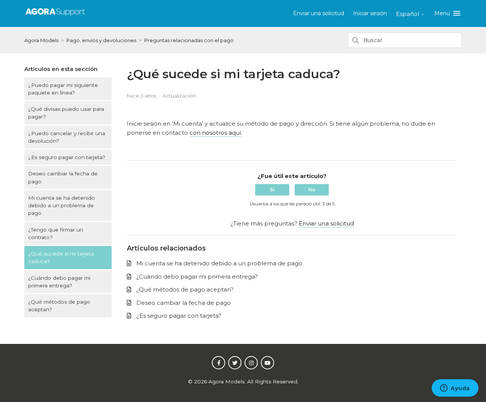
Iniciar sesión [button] (370, 13)
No (312, 189)
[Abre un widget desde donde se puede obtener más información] (455, 388)
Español (408, 14)
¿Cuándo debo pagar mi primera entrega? (59, 281)
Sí (272, 189)
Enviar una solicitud (318, 13)
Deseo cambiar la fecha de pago (63, 177)
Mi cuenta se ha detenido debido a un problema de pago (61, 205)
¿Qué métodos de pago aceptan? (59, 305)
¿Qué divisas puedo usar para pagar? (66, 113)
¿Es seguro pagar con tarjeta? (66, 157)
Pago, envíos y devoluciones (101, 40)
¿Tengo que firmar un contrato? (55, 233)
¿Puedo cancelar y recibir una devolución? (66, 137)
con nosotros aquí (215, 132)
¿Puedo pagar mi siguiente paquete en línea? (63, 89)
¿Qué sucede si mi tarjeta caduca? (61, 257)
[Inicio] (55, 16)
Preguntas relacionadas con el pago (189, 40)
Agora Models (42, 40)
